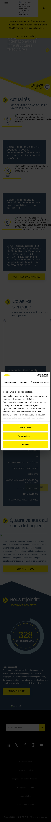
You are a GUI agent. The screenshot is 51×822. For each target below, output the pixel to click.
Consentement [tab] (9, 382)
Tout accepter (25, 427)
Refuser (25, 444)
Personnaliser (24, 436)
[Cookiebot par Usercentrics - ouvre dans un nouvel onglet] (36, 375)
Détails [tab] (23, 382)
